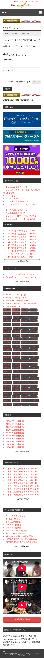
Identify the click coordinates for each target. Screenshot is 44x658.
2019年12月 (25, 357)
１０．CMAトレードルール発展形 (20, 219)
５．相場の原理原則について (18, 201)
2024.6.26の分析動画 (15, 421)
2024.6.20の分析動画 (15, 430)
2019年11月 (35, 357)
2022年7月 (34, 328)
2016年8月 (25, 393)
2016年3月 (33, 397)
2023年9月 (16, 317)
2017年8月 (25, 382)
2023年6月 (7, 321)
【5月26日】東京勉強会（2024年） (21, 239)
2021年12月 (25, 335)
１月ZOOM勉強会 (13, 522)
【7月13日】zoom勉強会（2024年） (22, 231)
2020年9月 (16, 350)
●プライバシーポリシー (34, 1)
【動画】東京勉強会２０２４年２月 (21, 480)
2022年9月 (16, 328)
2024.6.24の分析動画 (15, 427)
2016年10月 (7, 393)
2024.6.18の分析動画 (15, 436)
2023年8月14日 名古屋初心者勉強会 (21, 542)
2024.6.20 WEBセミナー (16, 298)
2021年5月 (15, 342)
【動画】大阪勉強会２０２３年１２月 (22, 486)
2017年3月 (33, 386)
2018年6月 (7, 375)
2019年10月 (7, 361)
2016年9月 (16, 393)
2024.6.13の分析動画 (15, 441)
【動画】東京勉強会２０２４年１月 (21, 483)
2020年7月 (34, 350)
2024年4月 (24, 310)
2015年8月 (25, 404)
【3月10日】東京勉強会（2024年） (21, 251)
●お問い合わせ (19, 1)
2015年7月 (34, 404)
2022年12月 (25, 324)
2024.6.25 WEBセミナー (17, 295)
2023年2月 (7, 324)
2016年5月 (15, 397)
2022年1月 (15, 335)
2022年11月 (35, 324)
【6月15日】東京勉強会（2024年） (21, 236)
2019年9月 (16, 361)
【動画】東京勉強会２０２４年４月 (21, 474)
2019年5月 (15, 364)
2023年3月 (33, 321)
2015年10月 (7, 404)
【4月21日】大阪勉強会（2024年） (21, 245)
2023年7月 (34, 317)
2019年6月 (7, 364)
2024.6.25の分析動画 (15, 424)
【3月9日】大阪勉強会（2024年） (21, 254)
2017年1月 (15, 390)
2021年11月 (35, 335)
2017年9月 (16, 382)
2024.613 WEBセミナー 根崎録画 (21, 303)
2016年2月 (7, 400)
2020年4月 (24, 353)
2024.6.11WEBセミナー (16, 306)
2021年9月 (16, 339)
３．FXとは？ (11, 196)
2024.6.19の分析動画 (15, 433)
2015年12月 (25, 400)
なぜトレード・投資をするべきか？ (21, 274)
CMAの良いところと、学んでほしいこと (23, 277)
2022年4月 (24, 332)
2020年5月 (15, 353)
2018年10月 (7, 371)
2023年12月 (25, 314)
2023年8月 (25, 317)
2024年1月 (15, 314)
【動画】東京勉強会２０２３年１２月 (22, 489)
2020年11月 (35, 346)
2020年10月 (7, 350)
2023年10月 (7, 317)
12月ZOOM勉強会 (13, 525)
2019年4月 (24, 364)
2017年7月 (34, 382)
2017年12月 (25, 379)
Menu (4, 12)
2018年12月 (25, 368)
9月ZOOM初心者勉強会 (16, 533)
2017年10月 (7, 382)
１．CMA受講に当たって (16, 187)
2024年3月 (33, 310)
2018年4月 (24, 375)
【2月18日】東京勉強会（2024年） (21, 257)
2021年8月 (25, 339)
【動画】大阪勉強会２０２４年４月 (21, 471)
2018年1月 (15, 379)
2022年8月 (25, 328)
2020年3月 (33, 353)
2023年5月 (15, 321)
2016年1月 (15, 400)
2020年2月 (7, 357)
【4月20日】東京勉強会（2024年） (21, 248)
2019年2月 (7, 368)
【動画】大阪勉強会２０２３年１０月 (22, 495)
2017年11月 (35, 379)
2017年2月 (7, 390)
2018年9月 (16, 371)
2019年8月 (25, 361)
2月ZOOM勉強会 (13, 519)
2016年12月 (25, 390)
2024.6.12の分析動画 (15, 444)
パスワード (8, 70)
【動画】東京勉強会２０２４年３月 (21, 477)
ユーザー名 (8, 59)
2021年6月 (7, 342)
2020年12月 (25, 346)
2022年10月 (7, 328)
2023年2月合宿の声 (22, 619)
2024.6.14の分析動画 (15, 438)
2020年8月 (25, 350)
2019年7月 (34, 361)
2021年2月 (7, 346)
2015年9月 (16, 404)
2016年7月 (34, 393)
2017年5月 (15, 386)
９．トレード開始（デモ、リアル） (21, 216)
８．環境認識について (15, 213)
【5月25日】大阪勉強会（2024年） (21, 242)
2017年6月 (7, 386)
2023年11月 (35, 314)
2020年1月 (15, 357)
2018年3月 (33, 375)
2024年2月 (7, 314)
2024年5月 (15, 310)
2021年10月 (7, 339)
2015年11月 (35, 400)
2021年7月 (34, 339)
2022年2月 (7, 335)
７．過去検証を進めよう (16, 210)
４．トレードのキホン (15, 198)
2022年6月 (7, 332)
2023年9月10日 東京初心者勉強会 (21, 539)
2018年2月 (7, 379)
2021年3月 (33, 342)
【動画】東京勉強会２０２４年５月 (21, 468)
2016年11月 (35, 390)
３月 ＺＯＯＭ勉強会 (15, 516)
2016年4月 (24, 397)
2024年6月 (7, 310)
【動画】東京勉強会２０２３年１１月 (22, 492)
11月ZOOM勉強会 (13, 528)
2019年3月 (33, 364)
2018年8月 (25, 371)
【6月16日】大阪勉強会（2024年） (21, 234)
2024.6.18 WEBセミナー (17, 300)
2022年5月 (15, 332)
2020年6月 (7, 353)
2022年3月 (33, 332)
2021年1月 (15, 346)
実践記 (7, 89)
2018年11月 (35, 368)
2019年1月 (15, 368)
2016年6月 (7, 397)
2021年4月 (24, 342)
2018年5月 (15, 375)
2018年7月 (34, 371)
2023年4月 (24, 321)
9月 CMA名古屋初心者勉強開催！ (20, 536)
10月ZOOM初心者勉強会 (16, 530)
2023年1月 (15, 324)
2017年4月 (24, 386)
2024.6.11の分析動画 (15, 447)
